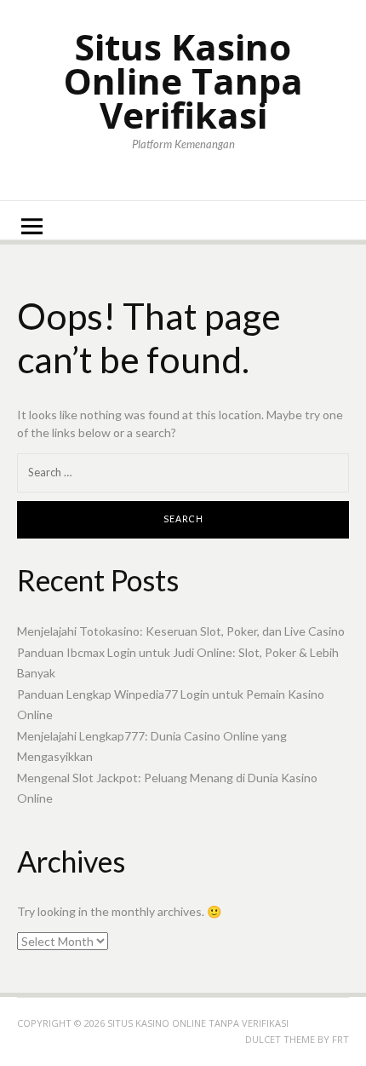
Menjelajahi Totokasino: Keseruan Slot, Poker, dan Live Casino (181, 631)
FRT (340, 1039)
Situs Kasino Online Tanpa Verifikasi (183, 80)
